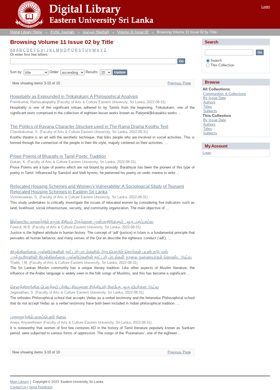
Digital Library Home (26, 32)
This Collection (222, 65)
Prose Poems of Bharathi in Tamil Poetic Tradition (58, 156)
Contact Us (18, 387)
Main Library (19, 382)
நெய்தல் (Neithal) (96, 32)
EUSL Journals (62, 32)
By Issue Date (214, 98)
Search (216, 60)
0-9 (12, 50)
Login (265, 7)
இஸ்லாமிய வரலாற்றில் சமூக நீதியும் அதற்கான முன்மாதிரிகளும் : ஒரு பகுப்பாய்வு (81, 221)
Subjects (210, 111)
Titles (207, 107)
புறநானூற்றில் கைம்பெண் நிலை (38, 317)
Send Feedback (40, 387)
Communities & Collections (224, 94)
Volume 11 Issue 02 (132, 32)
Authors (209, 102)
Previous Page (179, 83)
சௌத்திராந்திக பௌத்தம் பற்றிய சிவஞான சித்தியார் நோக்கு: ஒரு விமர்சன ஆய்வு (84, 287)
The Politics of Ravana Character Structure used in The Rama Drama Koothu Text (89, 126)
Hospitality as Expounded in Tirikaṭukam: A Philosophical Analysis (74, 96)
